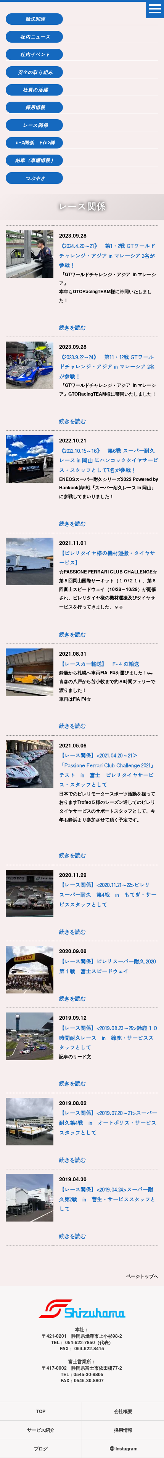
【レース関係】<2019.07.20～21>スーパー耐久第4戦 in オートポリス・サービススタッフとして (108, 1122)
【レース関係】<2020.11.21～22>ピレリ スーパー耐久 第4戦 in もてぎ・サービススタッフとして (107, 894)
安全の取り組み (35, 72)
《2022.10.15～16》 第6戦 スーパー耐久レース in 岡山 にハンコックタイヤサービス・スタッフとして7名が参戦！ (108, 460)
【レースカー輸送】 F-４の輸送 (99, 664)
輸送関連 (36, 19)
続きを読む (72, 327)
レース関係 (35, 125)
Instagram (127, 1448)
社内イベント (35, 54)
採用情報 (36, 107)
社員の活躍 (35, 89)
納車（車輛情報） (35, 160)
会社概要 (123, 1411)
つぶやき (36, 178)
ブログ (41, 1448)
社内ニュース (35, 37)
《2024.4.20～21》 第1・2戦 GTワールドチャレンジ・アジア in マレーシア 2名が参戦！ (107, 255)
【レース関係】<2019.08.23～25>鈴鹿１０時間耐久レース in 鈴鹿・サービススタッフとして (108, 1037)
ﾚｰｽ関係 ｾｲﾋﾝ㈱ (35, 142)
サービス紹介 (41, 1429)
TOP (40, 1411)
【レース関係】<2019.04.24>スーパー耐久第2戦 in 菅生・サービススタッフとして (107, 1198)
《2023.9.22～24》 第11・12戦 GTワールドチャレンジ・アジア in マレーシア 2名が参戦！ (107, 366)
